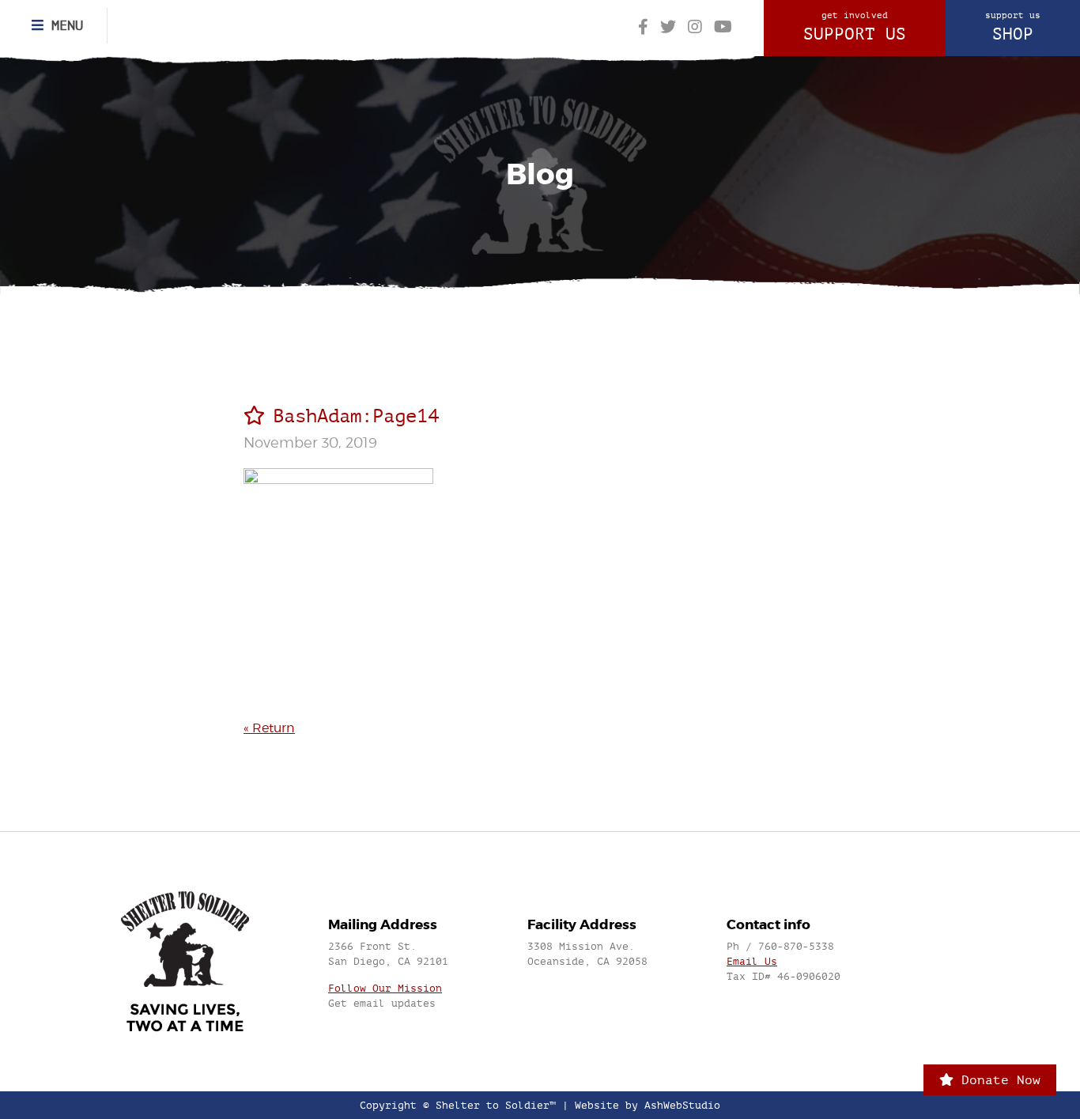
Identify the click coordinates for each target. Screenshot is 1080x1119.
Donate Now (996, 1079)
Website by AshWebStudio (647, 1105)
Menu (63, 25)
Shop (1012, 26)
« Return (269, 727)
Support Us (854, 26)
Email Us (752, 961)
